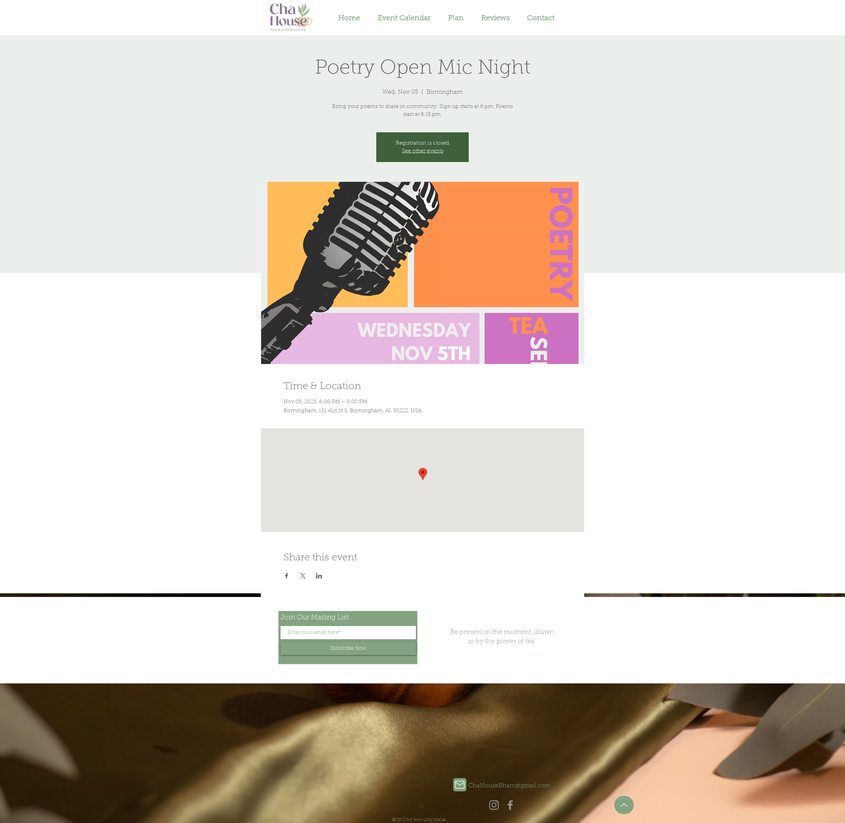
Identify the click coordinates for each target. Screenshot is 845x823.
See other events (422, 151)
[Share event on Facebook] (287, 575)
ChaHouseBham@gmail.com (509, 786)
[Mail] (459, 784)
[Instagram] (494, 805)
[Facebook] (510, 805)
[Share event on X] (303, 575)
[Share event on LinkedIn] (319, 575)
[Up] (624, 805)
